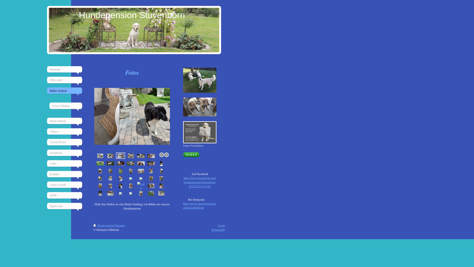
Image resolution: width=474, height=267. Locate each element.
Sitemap (120, 225)
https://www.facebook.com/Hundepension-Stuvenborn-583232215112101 (200, 182)
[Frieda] (161, 178)
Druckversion (105, 225)
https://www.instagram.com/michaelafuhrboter (199, 206)
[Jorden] (110, 185)
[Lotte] (141, 186)
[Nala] (130, 185)
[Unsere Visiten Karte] (199, 132)
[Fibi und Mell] (100, 163)
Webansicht (218, 230)
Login (221, 225)
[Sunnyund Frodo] (151, 156)
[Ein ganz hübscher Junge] (110, 163)
